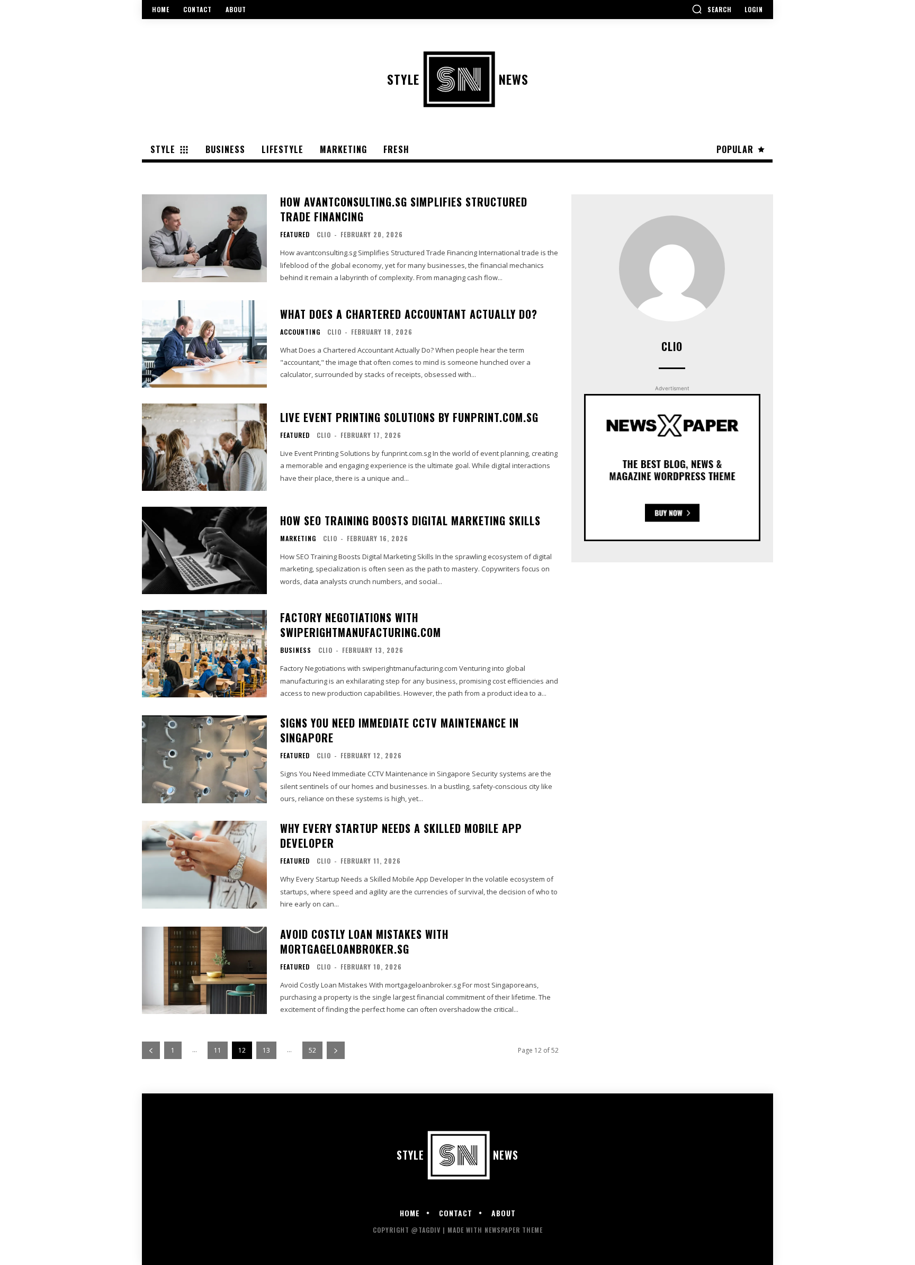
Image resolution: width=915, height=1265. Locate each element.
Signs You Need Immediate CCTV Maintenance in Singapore (399, 730)
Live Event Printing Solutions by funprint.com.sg (409, 417)
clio (324, 234)
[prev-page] (151, 1050)
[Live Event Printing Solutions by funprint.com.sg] (204, 447)
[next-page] (336, 1050)
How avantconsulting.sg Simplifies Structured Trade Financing (403, 209)
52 (312, 1050)
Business (295, 650)
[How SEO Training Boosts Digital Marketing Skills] (204, 550)
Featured (295, 234)
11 (217, 1050)
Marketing (298, 538)
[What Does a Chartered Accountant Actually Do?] (204, 344)
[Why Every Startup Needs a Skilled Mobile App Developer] (204, 864)
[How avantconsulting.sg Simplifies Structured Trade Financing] (204, 238)
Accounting (300, 332)
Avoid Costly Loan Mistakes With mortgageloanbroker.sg (364, 941)
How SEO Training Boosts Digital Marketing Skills (410, 520)
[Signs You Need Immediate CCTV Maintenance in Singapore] (204, 759)
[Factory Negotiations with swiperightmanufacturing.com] (204, 653)
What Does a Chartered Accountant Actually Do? (408, 314)
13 (266, 1050)
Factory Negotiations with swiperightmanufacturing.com (360, 624)
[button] (712, 9)
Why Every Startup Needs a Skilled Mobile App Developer (401, 835)
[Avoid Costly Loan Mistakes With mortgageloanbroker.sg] (204, 970)
